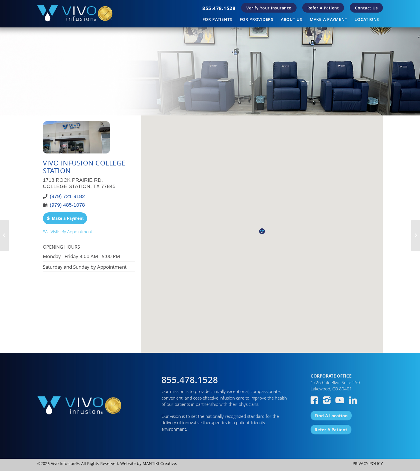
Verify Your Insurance (268, 8)
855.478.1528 (218, 8)
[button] (262, 231)
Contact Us (366, 8)
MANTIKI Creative (159, 463)
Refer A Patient (323, 8)
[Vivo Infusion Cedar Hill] (4, 235)
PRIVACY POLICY (368, 463)
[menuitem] (218, 8)
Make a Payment (68, 218)
